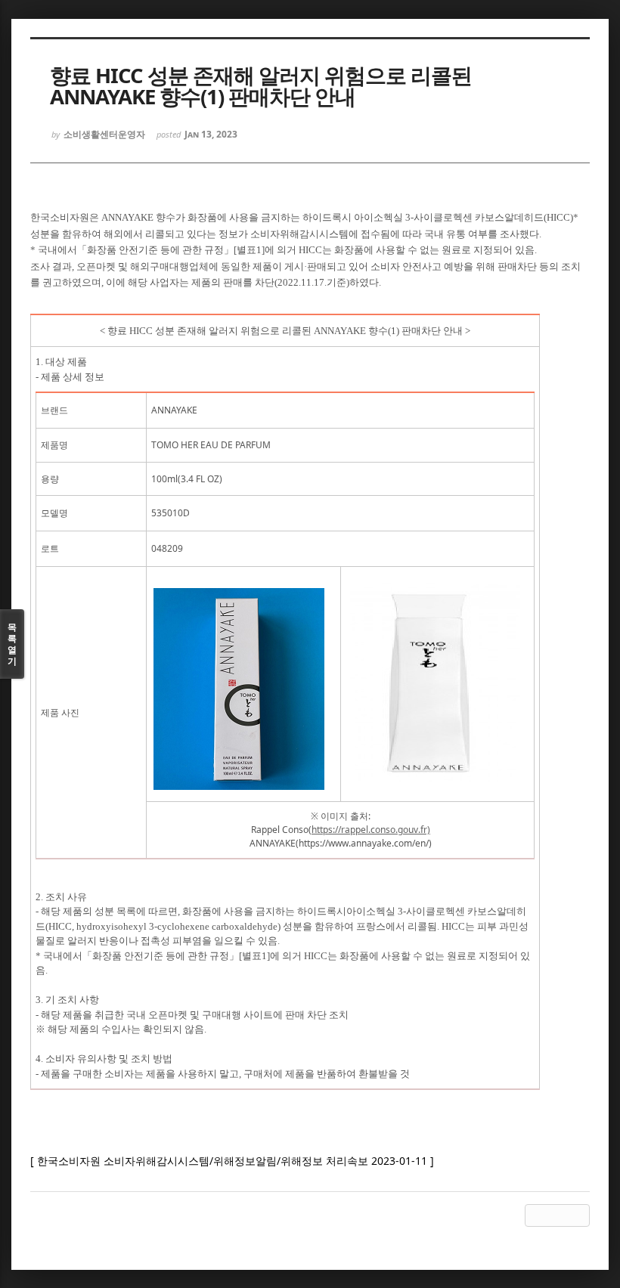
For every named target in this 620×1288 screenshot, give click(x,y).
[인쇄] (578, 1215)
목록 (12, 644)
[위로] (536, 1215)
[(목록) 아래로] (557, 1215)
